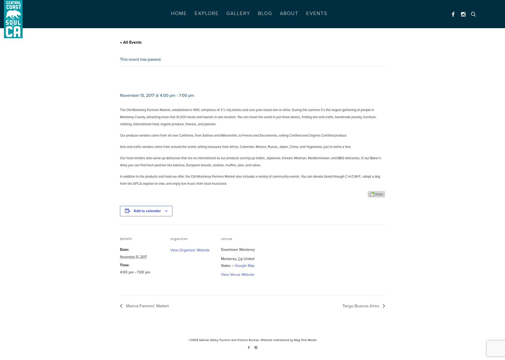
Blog (265, 13)
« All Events (131, 42)
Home (179, 13)
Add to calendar (147, 211)
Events (316, 13)
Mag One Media (305, 340)
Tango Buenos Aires (361, 306)
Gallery (238, 13)
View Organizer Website (190, 250)
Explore (207, 13)
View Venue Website (237, 274)
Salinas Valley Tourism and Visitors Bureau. (229, 340)
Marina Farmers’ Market (147, 306)
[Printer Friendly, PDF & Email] (376, 194)
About (289, 13)
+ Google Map (243, 265)
